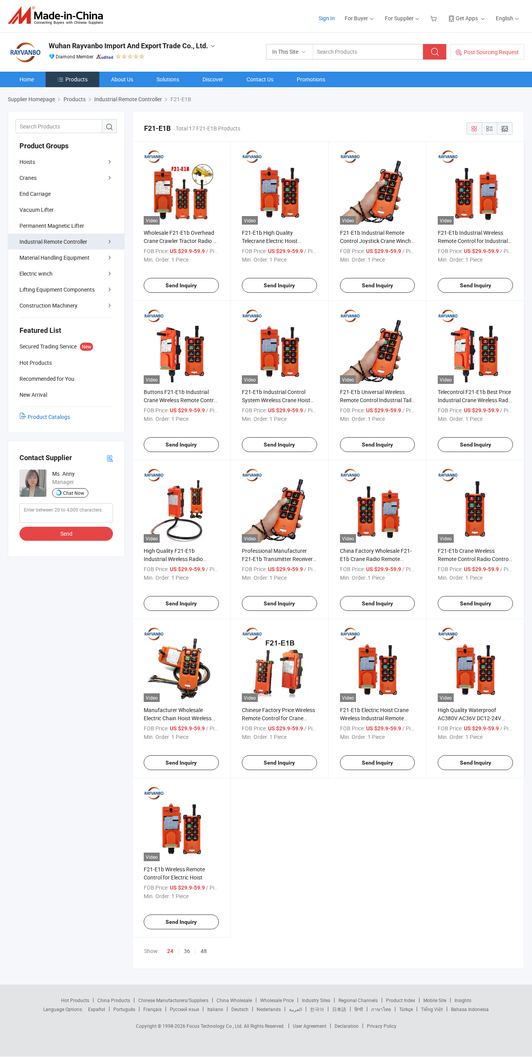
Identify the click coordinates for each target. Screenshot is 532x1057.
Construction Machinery (48, 305)
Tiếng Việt (432, 1009)
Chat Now (73, 493)
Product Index (400, 1000)
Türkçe (406, 1009)
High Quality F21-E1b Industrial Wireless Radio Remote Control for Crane (174, 559)
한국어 (317, 1009)
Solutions (168, 79)
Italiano (215, 1009)
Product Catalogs (49, 416)
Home (26, 79)
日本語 (339, 1009)
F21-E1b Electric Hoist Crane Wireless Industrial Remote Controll (374, 718)
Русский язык (184, 1009)
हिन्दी (358, 1009)
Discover (213, 79)
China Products (113, 1000)
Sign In (327, 18)
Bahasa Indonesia (470, 1009)
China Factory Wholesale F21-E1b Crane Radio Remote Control (376, 559)
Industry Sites (316, 1000)
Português (124, 1009)
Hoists (27, 161)
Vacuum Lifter (36, 209)
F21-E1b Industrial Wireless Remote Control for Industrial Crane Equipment (473, 241)
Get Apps (466, 18)
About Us (122, 79)
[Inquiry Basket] (434, 18)
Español (96, 1009)
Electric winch (36, 273)
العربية (295, 1009)
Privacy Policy (381, 1026)
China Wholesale (234, 1000)
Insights (462, 1000)
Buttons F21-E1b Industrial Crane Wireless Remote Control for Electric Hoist (181, 400)
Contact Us (260, 79)
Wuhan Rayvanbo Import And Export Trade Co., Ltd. (128, 46)
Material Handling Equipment (54, 257)
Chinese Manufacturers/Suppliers (173, 1000)
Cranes (28, 177)
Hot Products (75, 1000)
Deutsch (239, 1009)
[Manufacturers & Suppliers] (58, 15)
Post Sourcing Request (491, 52)
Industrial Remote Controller (53, 241)
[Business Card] (110, 458)
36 (187, 951)
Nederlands (269, 1009)
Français (152, 1009)
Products (76, 79)
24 (170, 951)
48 (204, 951)
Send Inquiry (181, 285)
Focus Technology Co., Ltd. (215, 1026)
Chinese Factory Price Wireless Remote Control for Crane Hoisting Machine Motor (278, 718)
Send (66, 533)
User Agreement (309, 1026)
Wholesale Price (277, 1000)
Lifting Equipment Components (57, 289)
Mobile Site (434, 1000)
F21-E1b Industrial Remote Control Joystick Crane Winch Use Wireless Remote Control (375, 241)
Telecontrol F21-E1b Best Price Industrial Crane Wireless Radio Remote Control (475, 400)
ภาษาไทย (381, 1009)
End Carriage (35, 193)
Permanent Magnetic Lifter (51, 225)
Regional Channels (358, 1000)
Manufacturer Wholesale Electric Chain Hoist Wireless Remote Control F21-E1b (177, 718)
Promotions (311, 79)
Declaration (347, 1026)
